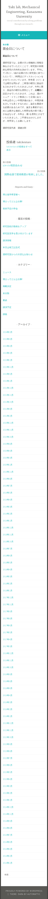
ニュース (7, 272)
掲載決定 (7, 286)
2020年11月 (8, 429)
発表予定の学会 (10, 208)
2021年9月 (7, 409)
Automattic (33, 894)
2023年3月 (7, 353)
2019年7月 (7, 485)
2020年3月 (7, 457)
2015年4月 (7, 779)
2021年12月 (8, 388)
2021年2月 (7, 416)
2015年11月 (8, 730)
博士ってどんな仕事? (13, 201)
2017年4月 (7, 639)
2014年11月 (8, 814)
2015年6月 (7, 765)
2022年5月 (7, 374)
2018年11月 (8, 534)
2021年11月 (8, 395)
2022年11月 (8, 367)
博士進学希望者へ (11, 194)
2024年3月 (7, 332)
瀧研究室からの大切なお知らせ (18, 254)
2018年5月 (7, 562)
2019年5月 (7, 492)
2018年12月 (8, 527)
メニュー (25, 35)
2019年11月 (8, 471)
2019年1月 (7, 520)
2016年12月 (8, 653)
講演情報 (7, 240)
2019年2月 (7, 513)
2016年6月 (7, 688)
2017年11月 (8, 604)
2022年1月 (7, 381)
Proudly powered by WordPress (24, 891)
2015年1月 (7, 800)
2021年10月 (8, 402)
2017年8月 (7, 618)
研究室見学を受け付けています (18, 233)
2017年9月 (7, 611)
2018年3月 (7, 576)
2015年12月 (8, 723)
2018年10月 (8, 541)
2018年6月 (7, 555)
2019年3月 (7, 506)
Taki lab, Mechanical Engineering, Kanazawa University (24, 12)
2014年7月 (7, 835)
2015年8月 (7, 751)
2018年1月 (7, 590)
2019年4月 (7, 499)
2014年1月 (7, 863)
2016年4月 (7, 695)
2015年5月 (7, 772)
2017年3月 (7, 646)
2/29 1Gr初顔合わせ (12, 164)
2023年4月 (7, 346)
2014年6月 (7, 842)
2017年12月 (8, 597)
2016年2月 (7, 709)
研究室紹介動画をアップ (14, 226)
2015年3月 (7, 786)
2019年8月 (7, 478)
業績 (5, 300)
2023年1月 (7, 360)
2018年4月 (7, 569)
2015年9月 (7, 744)
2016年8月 (7, 681)
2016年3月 (7, 702)
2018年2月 (7, 583)
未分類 (6, 44)
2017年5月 (7, 632)
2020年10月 (8, 437)
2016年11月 (8, 660)
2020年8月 (7, 443)
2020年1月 (7, 464)
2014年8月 (7, 828)
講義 (5, 314)
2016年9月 (7, 674)
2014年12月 (8, 807)
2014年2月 (7, 856)
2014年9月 (7, 821)
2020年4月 (7, 450)
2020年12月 (8, 422)
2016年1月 (7, 716)
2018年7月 (7, 548)
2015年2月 (7, 793)
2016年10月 (8, 667)
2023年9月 (7, 339)
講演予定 (7, 307)
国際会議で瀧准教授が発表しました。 (24, 173)
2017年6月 (7, 625)
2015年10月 (8, 737)
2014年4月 (7, 849)
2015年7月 (7, 758)
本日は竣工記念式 (11, 247)
